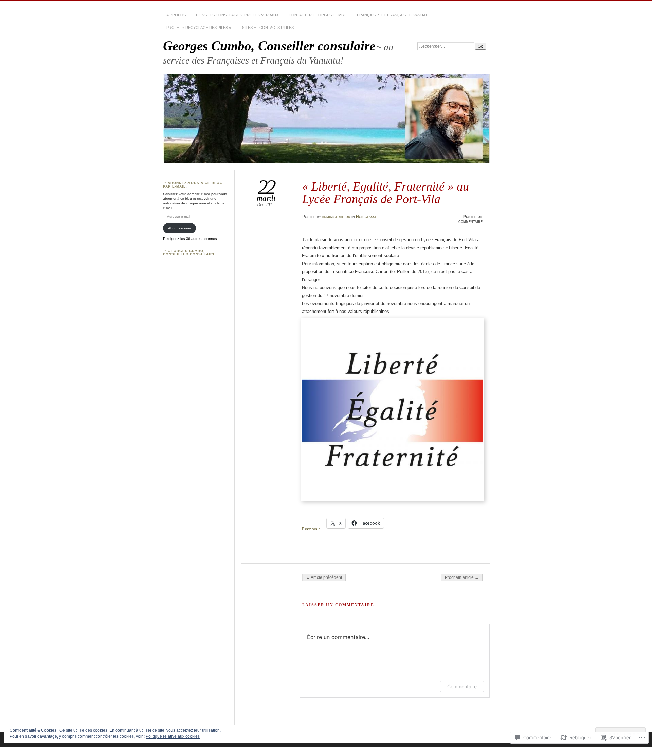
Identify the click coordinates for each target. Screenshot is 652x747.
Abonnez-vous (179, 228)
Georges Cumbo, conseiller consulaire (189, 252)
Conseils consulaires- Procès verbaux (237, 15)
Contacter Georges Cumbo (318, 15)
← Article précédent (324, 577)
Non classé (366, 216)
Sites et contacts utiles (268, 27)
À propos (176, 15)
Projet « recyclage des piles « (199, 27)
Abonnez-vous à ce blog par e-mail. (193, 184)
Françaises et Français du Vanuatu (393, 15)
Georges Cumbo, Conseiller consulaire (269, 45)
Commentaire (462, 686)
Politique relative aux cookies (173, 736)
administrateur (336, 216)
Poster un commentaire (470, 219)
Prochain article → (462, 577)
